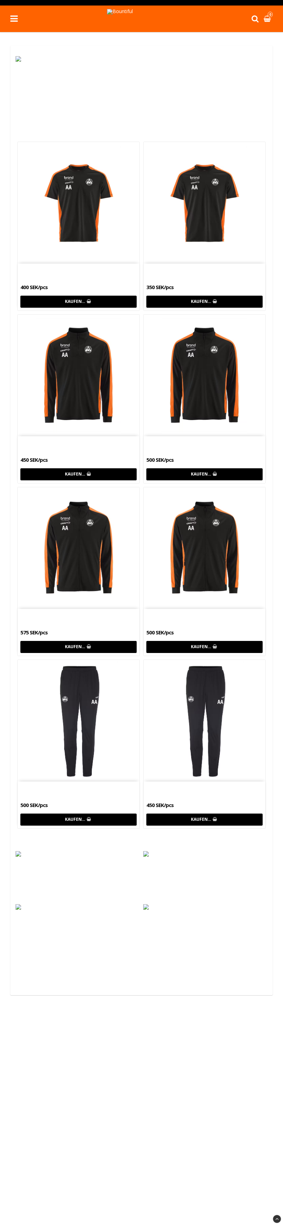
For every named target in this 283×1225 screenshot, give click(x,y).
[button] (268, 19)
